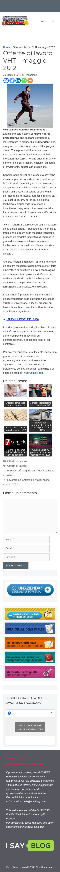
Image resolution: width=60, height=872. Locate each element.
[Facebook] (6, 80)
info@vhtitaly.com (33, 372)
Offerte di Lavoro (17, 461)
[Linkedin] (18, 80)
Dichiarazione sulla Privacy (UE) (25, 763)
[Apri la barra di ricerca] (42, 21)
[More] (30, 80)
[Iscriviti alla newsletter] (30, 618)
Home (6, 47)
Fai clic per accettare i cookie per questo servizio (30, 727)
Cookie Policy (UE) (17, 758)
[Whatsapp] (24, 80)
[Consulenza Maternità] (30, 677)
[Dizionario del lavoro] (30, 662)
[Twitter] (12, 80)
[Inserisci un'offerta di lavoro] (30, 596)
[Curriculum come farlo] (30, 633)
